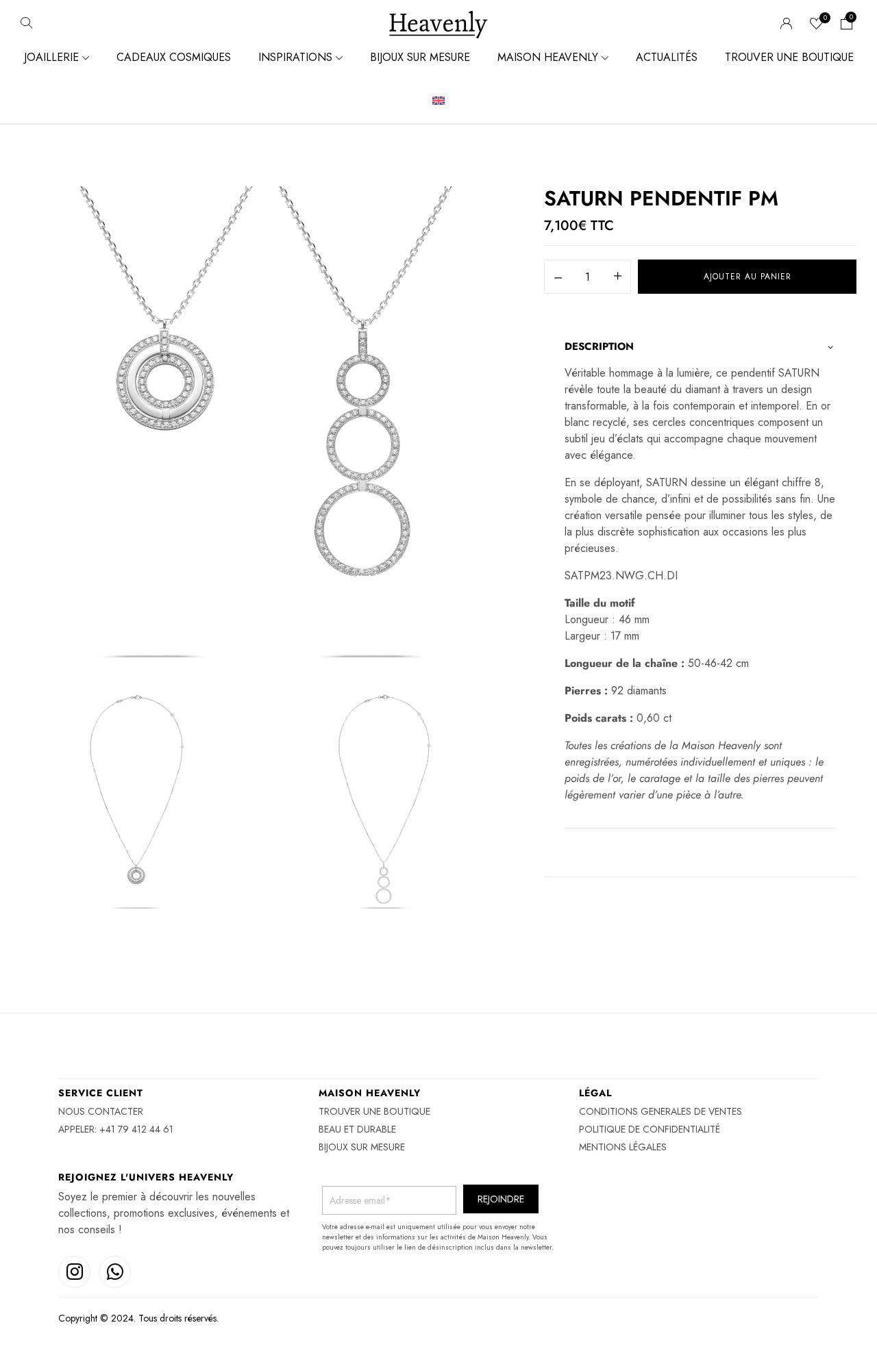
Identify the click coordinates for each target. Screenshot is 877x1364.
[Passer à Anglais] (438, 101)
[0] (817, 25)
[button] (847, 25)
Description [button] (599, 346)
